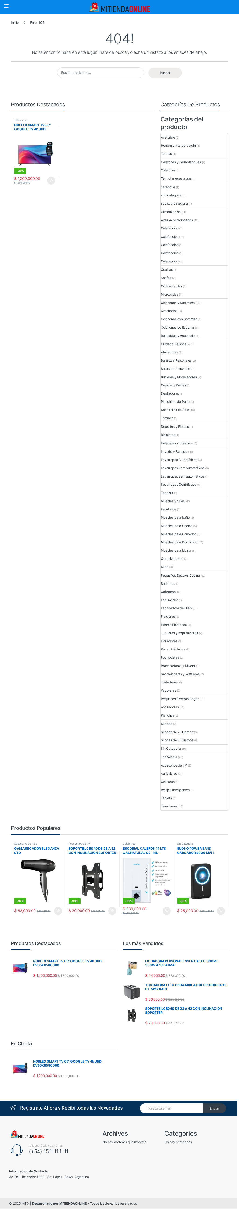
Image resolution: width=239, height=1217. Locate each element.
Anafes (166, 278)
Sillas (164, 567)
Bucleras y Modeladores (179, 377)
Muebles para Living (176, 550)
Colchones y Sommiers (178, 303)
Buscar (165, 73)
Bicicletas (168, 435)
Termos (166, 154)
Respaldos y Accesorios (178, 336)
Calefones (168, 170)
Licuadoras (169, 641)
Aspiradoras (170, 707)
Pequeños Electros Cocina (180, 575)
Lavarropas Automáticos (179, 460)
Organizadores (172, 558)
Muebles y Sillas (173, 501)
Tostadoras (169, 682)
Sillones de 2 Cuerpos (177, 732)
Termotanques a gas (176, 178)
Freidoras (168, 616)
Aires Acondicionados (177, 220)
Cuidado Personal (174, 344)
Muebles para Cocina (176, 526)
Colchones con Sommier (179, 319)
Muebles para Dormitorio (179, 542)
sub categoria (171, 195)
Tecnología (169, 757)
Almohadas (169, 311)
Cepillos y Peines (173, 385)
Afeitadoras (169, 352)
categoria (168, 187)
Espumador (169, 600)
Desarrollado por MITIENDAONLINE (59, 1203)
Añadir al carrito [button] (50, 181)
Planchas (167, 715)
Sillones (166, 724)
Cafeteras (168, 592)
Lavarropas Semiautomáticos (182, 468)
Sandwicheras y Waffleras (180, 674)
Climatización (171, 212)
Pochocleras (170, 657)
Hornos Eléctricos (174, 625)
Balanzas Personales (176, 360)
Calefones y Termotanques (181, 162)
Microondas (169, 294)
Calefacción (169, 228)
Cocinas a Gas (171, 286)
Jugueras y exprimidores (179, 633)
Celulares (168, 782)
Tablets (166, 798)
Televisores (21, 120)
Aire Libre (168, 137)
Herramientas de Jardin (178, 145)
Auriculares (169, 773)
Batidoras (168, 583)
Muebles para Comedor (178, 534)
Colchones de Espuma (177, 327)
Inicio (15, 23)
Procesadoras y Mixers (178, 666)
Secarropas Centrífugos (178, 484)
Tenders (167, 493)
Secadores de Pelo (175, 410)
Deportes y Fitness (175, 426)
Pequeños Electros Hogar (180, 699)
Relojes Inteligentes (175, 790)
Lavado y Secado (174, 451)
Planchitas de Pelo (174, 401)
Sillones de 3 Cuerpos (177, 740)
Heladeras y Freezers (177, 443)
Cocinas (167, 269)
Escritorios (168, 509)
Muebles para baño (175, 517)
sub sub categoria (174, 203)
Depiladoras (170, 393)
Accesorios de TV (174, 765)
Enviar (214, 1108)
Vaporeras (168, 690)
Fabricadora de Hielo (176, 608)
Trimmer (167, 418)
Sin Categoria (171, 748)
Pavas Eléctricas (173, 649)
